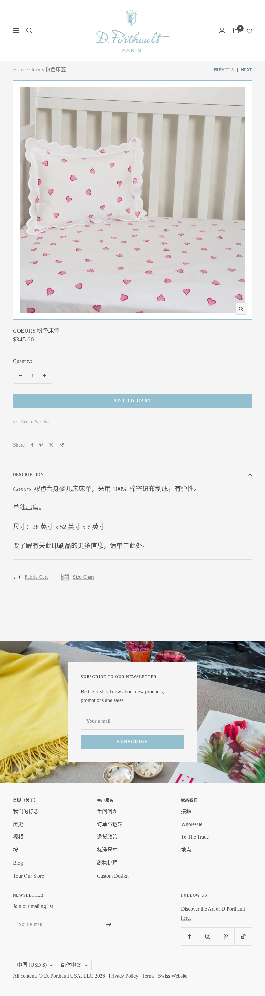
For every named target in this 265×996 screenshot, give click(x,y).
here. (186, 918)
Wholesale (191, 824)
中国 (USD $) (32, 965)
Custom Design (113, 875)
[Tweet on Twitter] (51, 445)
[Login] (222, 30)
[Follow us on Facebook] (190, 936)
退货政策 (107, 837)
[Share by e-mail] (62, 445)
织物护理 (107, 863)
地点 (186, 850)
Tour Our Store (28, 875)
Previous (224, 69)
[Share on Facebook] (32, 445)
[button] (31, 421)
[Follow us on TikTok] (243, 936)
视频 (18, 837)
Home (19, 69)
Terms (148, 976)
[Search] (29, 30)
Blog (18, 863)
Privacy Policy (123, 976)
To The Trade (195, 837)
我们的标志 (26, 811)
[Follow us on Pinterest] (225, 936)
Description (28, 474)
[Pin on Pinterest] (41, 445)
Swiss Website (172, 976)
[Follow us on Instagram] (208, 936)
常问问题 (107, 811)
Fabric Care (36, 577)
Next (246, 69)
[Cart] (236, 30)
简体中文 (71, 965)
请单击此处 (126, 545)
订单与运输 (110, 824)
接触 (186, 811)
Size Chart (83, 577)
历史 (18, 824)
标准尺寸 (107, 850)
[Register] (108, 924)
